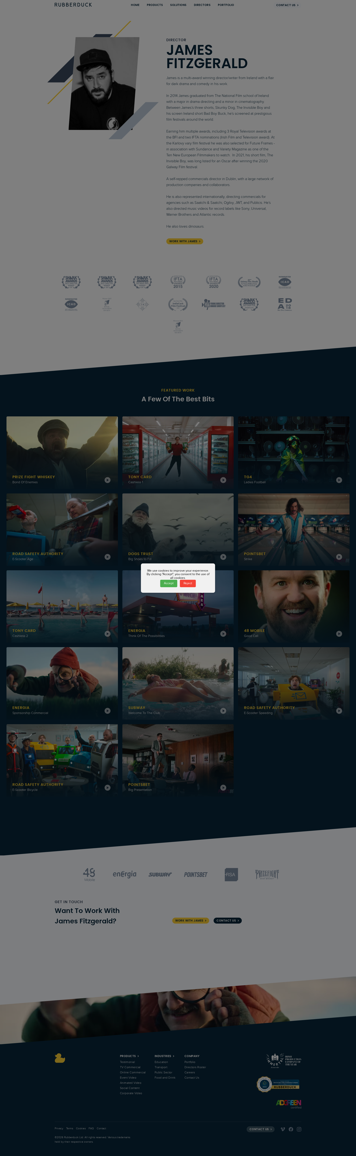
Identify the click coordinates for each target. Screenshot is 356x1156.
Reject (188, 583)
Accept (169, 583)
